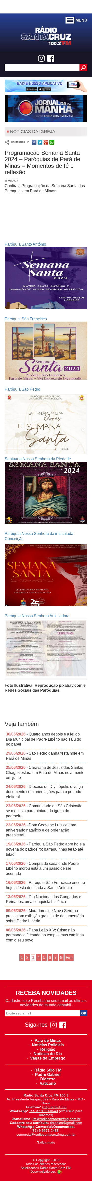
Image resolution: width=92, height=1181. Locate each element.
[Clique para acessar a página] (46, 86)
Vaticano (48, 1083)
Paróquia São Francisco (26, 319)
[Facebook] (50, 58)
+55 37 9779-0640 (43, 1111)
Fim (69, 957)
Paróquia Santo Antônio (25, 244)
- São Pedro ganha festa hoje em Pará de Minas (45, 755)
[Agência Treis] (59, 1171)
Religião (47, 1049)
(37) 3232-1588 (54, 1107)
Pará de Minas (48, 1040)
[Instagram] (41, 58)
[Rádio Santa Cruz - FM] (46, 35)
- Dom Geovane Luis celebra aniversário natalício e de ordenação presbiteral (41, 830)
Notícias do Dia (48, 1054)
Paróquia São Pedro (22, 389)
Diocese (47, 1079)
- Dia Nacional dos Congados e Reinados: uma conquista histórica (43, 899)
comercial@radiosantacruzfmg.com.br (46, 1134)
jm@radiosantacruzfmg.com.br (56, 1119)
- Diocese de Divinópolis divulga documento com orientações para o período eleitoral (44, 791)
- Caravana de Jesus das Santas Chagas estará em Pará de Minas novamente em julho (45, 772)
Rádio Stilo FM (47, 1070)
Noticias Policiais (48, 1045)
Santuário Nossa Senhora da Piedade (38, 459)
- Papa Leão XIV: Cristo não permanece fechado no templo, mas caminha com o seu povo (45, 935)
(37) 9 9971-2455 (45, 1131)
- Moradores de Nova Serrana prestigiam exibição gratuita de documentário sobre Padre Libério (45, 916)
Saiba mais (46, 1142)
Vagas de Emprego (48, 1058)
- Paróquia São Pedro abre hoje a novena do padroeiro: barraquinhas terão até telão (45, 849)
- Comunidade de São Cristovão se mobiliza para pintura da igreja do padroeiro (44, 811)
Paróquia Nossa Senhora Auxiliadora (37, 616)
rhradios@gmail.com (66, 1123)
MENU (81, 20)
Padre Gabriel (47, 1075)
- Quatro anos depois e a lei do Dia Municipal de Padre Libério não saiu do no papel (43, 739)
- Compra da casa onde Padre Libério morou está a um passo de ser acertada (42, 868)
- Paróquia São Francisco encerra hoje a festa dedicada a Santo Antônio (45, 885)
